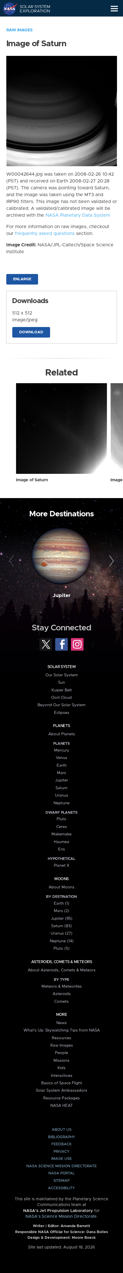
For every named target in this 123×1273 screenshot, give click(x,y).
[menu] (114, 8)
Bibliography (61, 1137)
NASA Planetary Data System (77, 215)
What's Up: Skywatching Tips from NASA (61, 1030)
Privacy (61, 1152)
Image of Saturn (32, 480)
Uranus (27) (61, 933)
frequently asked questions (45, 233)
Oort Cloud (61, 698)
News (61, 1023)
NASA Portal (61, 1173)
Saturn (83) (61, 926)
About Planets (61, 734)
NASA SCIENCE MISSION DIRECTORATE (61, 1166)
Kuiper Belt (61, 690)
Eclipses (61, 713)
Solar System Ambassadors (61, 1091)
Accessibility (61, 1188)
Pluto (61, 819)
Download (31, 332)
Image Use (61, 1159)
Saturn (61, 788)
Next (110, 561)
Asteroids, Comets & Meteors (61, 962)
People (61, 1053)
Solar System (61, 667)
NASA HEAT (61, 1106)
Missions (61, 1061)
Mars (61, 773)
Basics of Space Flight (61, 1083)
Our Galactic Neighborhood (31, 21)
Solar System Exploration (31, 8)
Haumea (61, 842)
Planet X (61, 866)
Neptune (61, 803)
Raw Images (19, 30)
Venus (61, 758)
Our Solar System (61, 675)
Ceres (61, 827)
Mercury (61, 750)
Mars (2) (61, 911)
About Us (62, 1130)
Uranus (61, 795)
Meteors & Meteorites (61, 986)
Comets (61, 1002)
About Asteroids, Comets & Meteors (62, 970)
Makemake (61, 834)
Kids (61, 1068)
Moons (61, 879)
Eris (61, 849)
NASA (7, 8)
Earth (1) (61, 903)
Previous (12, 561)
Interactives (61, 1076)
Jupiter (61, 595)
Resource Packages (61, 1098)
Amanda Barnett (75, 1226)
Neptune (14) (62, 941)
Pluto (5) (61, 949)
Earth (62, 766)
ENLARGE (22, 279)
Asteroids (62, 994)
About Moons (61, 887)
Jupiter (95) (61, 919)
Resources (61, 1038)
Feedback (61, 1144)
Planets (61, 726)
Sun (61, 683)
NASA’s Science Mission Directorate (61, 1217)
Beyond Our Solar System (61, 705)
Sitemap (61, 1181)
